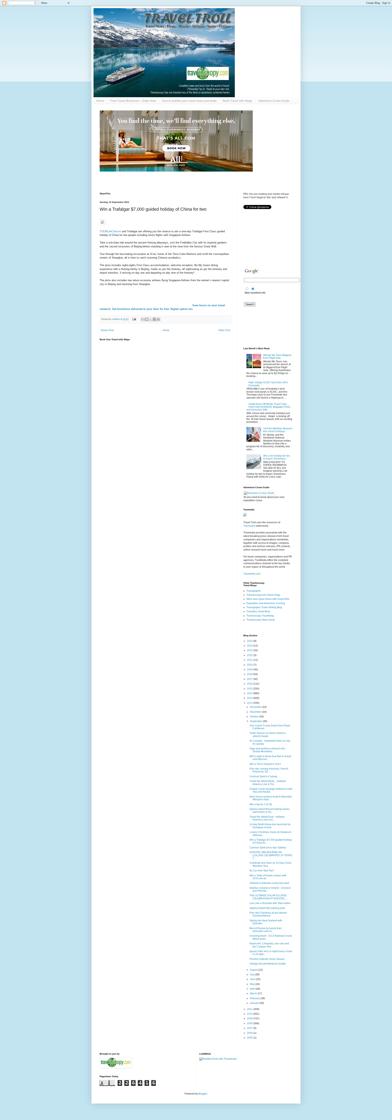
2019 (250, 669)
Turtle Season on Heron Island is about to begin (267, 734)
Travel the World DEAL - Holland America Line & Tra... (267, 782)
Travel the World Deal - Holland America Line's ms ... (266, 818)
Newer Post (107, 330)
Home (100, 100)
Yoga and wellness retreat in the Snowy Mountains (267, 750)
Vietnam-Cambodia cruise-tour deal (269, 883)
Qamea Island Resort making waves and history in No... (269, 810)
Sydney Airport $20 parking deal (267, 908)
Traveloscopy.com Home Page (263, 595)
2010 (250, 1013)
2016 (250, 683)
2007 (250, 1028)
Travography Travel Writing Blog (264, 607)
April (253, 988)
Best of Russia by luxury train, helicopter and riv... (265, 930)
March (253, 993)
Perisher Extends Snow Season (267, 959)
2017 (250, 679)
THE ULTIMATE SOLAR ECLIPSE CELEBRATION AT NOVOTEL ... (268, 897)
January (254, 1003)
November (256, 711)
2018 (250, 674)
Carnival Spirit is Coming (263, 776)
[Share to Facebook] (155, 319)
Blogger (202, 1093)
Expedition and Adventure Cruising (265, 603)
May (252, 984)
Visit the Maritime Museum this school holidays (277, 430)
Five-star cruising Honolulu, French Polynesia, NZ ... (268, 770)
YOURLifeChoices (110, 231)
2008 (250, 1023)
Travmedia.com (252, 573)
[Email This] (143, 319)
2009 (250, 1018)
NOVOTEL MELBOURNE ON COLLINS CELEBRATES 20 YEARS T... (270, 855)
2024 (250, 645)
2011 (250, 1009)
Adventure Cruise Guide (274, 100)
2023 (250, 650)
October (254, 716)
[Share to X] (151, 319)
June (253, 979)
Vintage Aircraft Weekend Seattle (267, 963)
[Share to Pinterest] (158, 319)
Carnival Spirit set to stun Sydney (267, 847)
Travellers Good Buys (258, 611)
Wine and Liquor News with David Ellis (267, 599)
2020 (250, 664)
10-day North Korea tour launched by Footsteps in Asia (270, 826)
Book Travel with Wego (237, 100)
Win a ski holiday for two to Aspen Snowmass (276, 457)
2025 (250, 641)
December (256, 707)
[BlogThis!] (147, 319)
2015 (250, 688)
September (256, 721)
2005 (250, 1037)
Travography (253, 590)
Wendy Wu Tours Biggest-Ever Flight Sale (277, 356)
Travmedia (249, 525)
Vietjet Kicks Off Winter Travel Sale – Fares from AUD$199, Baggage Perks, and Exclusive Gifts (268, 407)
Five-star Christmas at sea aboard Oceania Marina (268, 914)
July (252, 974)
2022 (250, 655)
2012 (250, 703)
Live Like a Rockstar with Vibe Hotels (270, 903)
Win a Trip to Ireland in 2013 (265, 764)
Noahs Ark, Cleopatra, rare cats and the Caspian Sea (269, 945)
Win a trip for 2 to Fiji (260, 804)
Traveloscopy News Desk (260, 619)
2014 (250, 693)
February (255, 998)
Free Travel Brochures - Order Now (133, 100)
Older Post (224, 330)
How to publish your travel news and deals (189, 100)
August (254, 969)
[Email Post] (134, 319)
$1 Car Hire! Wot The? (261, 870)
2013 (250, 698)
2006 (250, 1033)
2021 (250, 660)
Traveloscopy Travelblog (260, 615)
